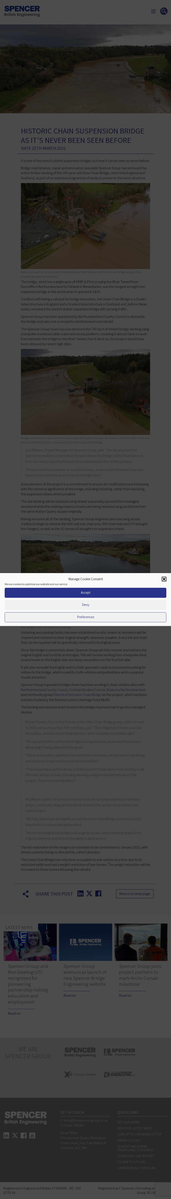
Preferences (85, 617)
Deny (85, 605)
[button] (164, 579)
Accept (85, 592)
